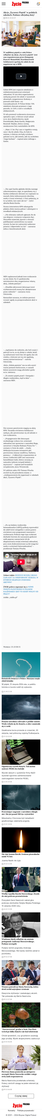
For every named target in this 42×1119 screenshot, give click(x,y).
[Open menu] (4, 3)
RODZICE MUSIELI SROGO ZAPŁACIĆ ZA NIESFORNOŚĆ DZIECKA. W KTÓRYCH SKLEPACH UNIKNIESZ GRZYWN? (20, 578)
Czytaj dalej (21, 1096)
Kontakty (11, 1110)
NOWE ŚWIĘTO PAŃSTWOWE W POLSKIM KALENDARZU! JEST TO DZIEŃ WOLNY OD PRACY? (20, 590)
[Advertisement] (21, 165)
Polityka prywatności (25, 1110)
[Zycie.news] (20, 3)
